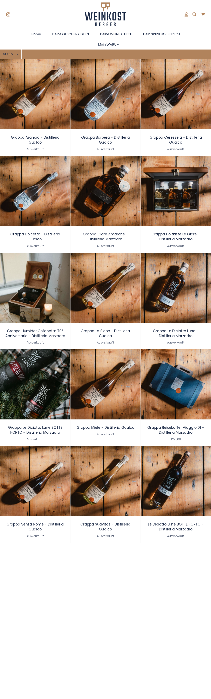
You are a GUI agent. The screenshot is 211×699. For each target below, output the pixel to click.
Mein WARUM (108, 44)
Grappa (9, 54)
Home (36, 34)
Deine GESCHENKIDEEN (70, 34)
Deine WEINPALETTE (116, 34)
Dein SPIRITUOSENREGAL (162, 34)
